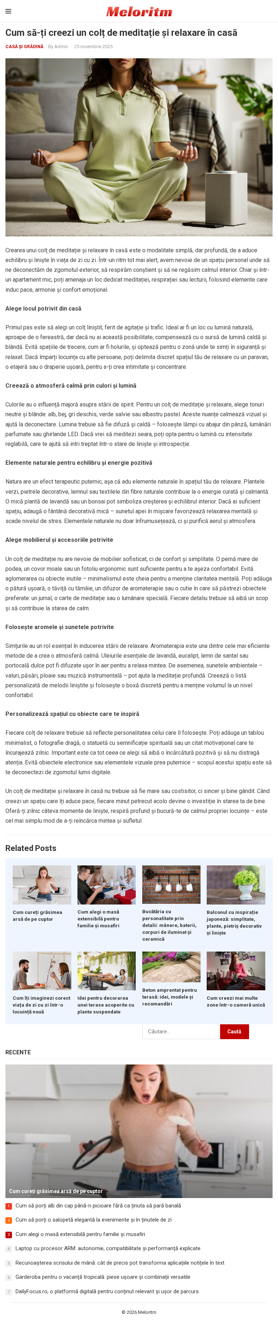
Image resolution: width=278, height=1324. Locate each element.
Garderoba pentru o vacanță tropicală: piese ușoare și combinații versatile (103, 1277)
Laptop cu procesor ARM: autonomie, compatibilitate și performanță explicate (108, 1248)
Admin (61, 46)
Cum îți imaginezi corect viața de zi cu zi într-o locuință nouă (41, 1005)
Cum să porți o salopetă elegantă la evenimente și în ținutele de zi (94, 1220)
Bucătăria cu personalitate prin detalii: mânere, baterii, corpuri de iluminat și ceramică (169, 925)
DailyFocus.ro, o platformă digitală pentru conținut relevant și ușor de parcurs (107, 1291)
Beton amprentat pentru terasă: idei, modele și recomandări (169, 997)
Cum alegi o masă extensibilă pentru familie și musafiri (98, 918)
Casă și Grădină (24, 46)
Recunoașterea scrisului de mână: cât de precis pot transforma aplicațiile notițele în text (120, 1263)
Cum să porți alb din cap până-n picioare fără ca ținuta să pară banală (98, 1205)
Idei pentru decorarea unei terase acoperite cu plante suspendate (105, 1005)
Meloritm (147, 1312)
